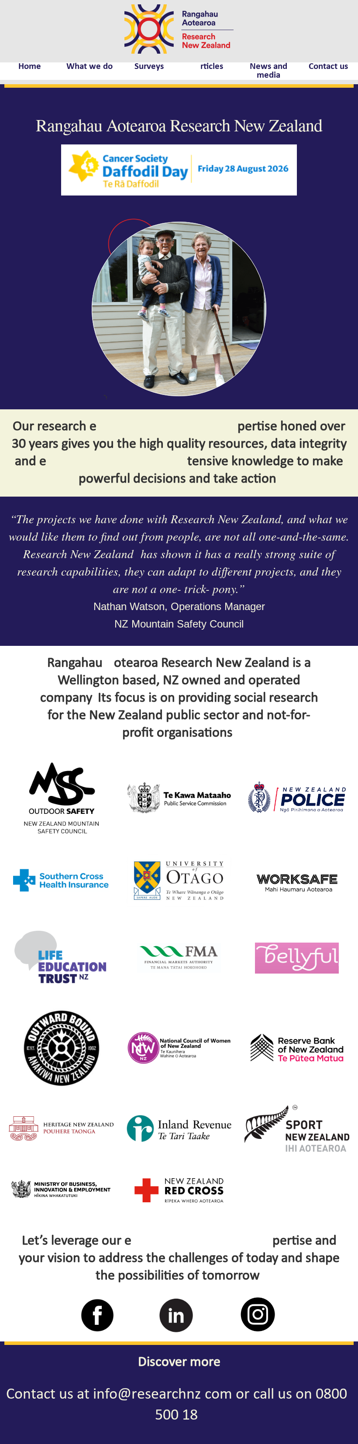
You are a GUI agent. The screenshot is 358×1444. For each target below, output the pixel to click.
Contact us (328, 66)
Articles (209, 66)
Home (29, 66)
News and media (268, 71)
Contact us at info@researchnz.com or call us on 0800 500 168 (176, 1405)
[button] (109, 309)
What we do (89, 66)
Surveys (149, 66)
